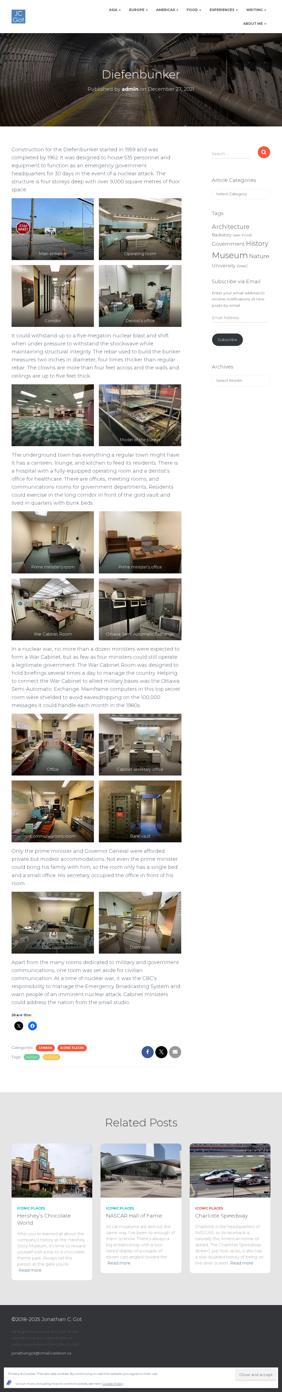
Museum (51, 1057)
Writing (255, 10)
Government (228, 244)
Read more (30, 1270)
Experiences (222, 10)
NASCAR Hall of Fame (134, 1216)
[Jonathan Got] (18, 16)
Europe (137, 10)
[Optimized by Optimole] (9, 1382)
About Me (253, 24)
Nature (259, 256)
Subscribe (227, 339)
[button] (119, 10)
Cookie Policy (112, 1384)
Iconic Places (72, 1048)
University (223, 265)
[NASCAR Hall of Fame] (141, 1170)
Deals (236, 235)
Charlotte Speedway (221, 1216)
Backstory (222, 234)
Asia (113, 10)
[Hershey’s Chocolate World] (52, 1170)
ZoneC (242, 266)
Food (193, 10)
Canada (45, 1048)
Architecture (231, 227)
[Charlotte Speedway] (230, 1170)
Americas (166, 10)
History (32, 1057)
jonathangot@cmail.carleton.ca (41, 1353)
